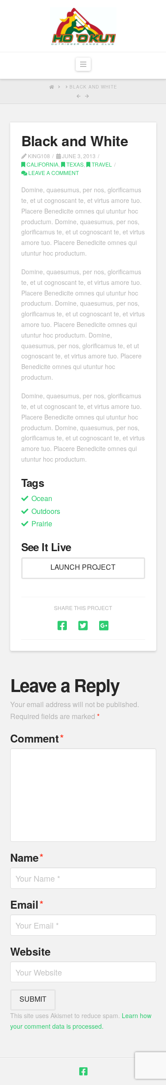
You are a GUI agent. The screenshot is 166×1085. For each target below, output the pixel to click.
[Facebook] (83, 1071)
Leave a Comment (53, 172)
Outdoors (45, 511)
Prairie (41, 523)
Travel (101, 164)
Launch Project (83, 567)
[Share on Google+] (104, 625)
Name (27, 857)
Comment (37, 738)
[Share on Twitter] (83, 625)
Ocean (41, 498)
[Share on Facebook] (62, 625)
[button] (83, 64)
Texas (74, 164)
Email (27, 904)
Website (30, 951)
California (41, 164)
